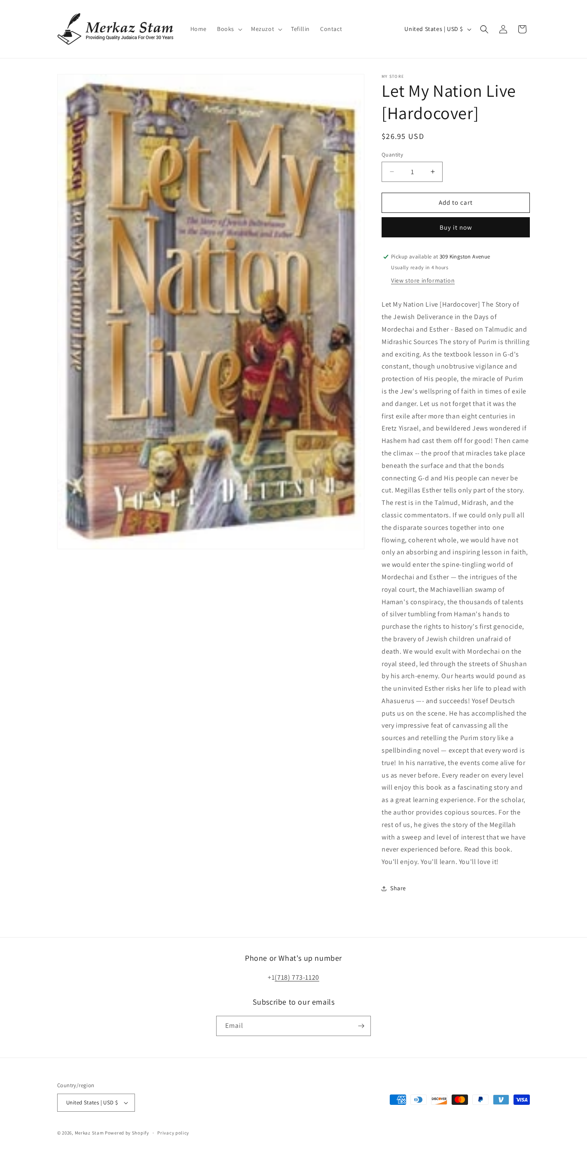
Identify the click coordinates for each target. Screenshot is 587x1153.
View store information (423, 280)
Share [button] (398, 888)
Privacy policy (173, 1133)
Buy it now (456, 227)
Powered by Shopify (127, 1133)
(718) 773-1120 (297, 977)
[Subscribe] (361, 1026)
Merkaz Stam (89, 1133)
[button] (229, 29)
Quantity (392, 154)
